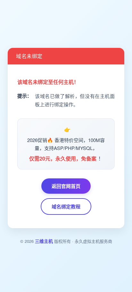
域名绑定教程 (66, 206)
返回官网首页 (66, 186)
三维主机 (44, 241)
